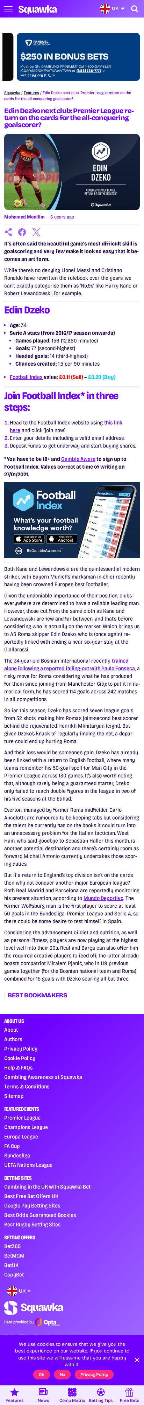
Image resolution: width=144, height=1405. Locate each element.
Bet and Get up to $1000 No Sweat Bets (61, 51)
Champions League (26, 1127)
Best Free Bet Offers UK (31, 1196)
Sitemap (14, 1096)
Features (31, 92)
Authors (13, 1039)
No (62, 1374)
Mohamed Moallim (24, 217)
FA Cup (12, 1146)
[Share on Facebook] (22, 232)
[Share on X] (36, 232)
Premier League (22, 1117)
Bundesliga (17, 1155)
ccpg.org (22, 75)
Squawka (12, 92)
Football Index (26, 377)
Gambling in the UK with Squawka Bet (47, 1186)
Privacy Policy (20, 1048)
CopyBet (14, 1274)
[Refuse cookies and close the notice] (137, 1360)
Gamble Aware (78, 459)
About (11, 1029)
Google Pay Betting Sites (32, 1205)
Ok (41, 1374)
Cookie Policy (19, 1058)
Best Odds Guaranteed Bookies (40, 1215)
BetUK (11, 1265)
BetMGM (14, 1255)
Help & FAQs (18, 1067)
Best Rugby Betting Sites (32, 1224)
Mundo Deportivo (103, 898)
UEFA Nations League (28, 1165)
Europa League (21, 1136)
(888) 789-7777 (76, 71)
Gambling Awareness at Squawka (43, 1077)
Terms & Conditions (27, 1086)
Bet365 (12, 1246)
